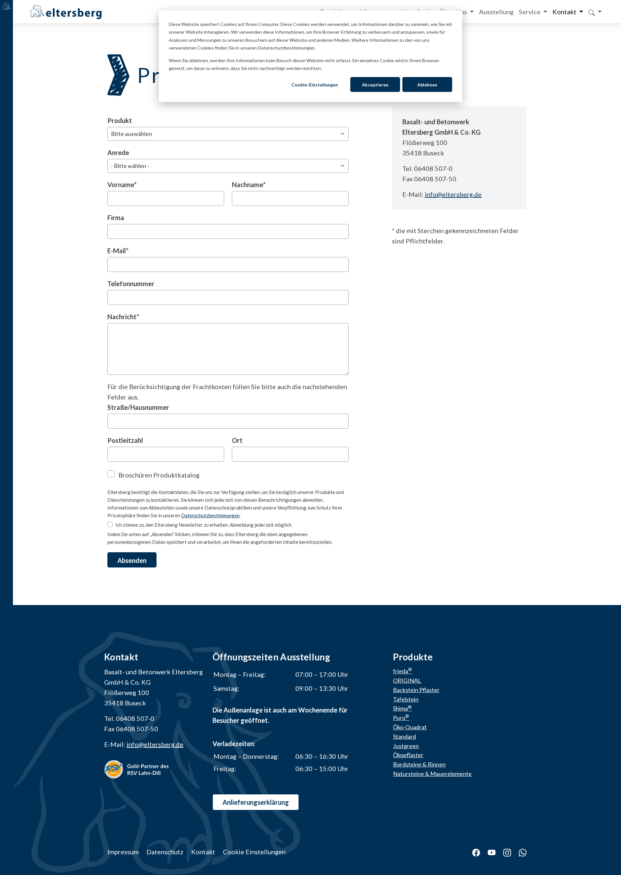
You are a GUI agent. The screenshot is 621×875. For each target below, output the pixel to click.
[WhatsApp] (519, 851)
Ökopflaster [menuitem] (408, 754)
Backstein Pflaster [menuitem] (416, 689)
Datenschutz (165, 852)
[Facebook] (472, 851)
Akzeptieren (375, 84)
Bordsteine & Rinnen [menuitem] (419, 764)
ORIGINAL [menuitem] (407, 680)
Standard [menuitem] (404, 736)
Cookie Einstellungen (254, 852)
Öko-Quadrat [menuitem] (410, 727)
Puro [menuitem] (401, 717)
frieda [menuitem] (402, 671)
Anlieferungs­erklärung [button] (256, 802)
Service (530, 12)
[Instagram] (503, 851)
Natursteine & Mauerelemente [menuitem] (432, 773)
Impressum (123, 852)
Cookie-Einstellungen (314, 84)
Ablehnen (427, 84)
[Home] (66, 11)
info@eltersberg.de (453, 194)
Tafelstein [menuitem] (406, 699)
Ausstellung (496, 12)
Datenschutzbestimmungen (210, 515)
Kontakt (565, 12)
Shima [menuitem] (402, 708)
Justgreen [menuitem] (406, 745)
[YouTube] (488, 851)
